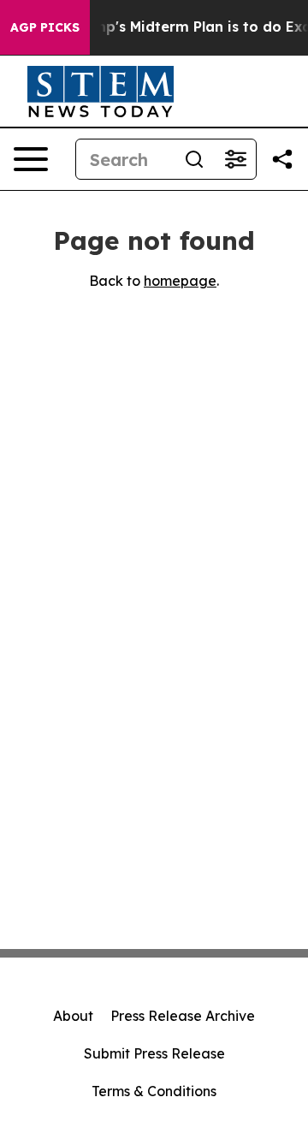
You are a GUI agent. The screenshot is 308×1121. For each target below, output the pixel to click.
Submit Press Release (154, 1053)
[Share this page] (282, 159)
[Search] (194, 159)
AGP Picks (45, 27)
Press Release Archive (182, 1015)
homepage (180, 280)
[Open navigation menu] (31, 159)
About (73, 1015)
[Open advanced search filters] (235, 159)
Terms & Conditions (154, 1091)
